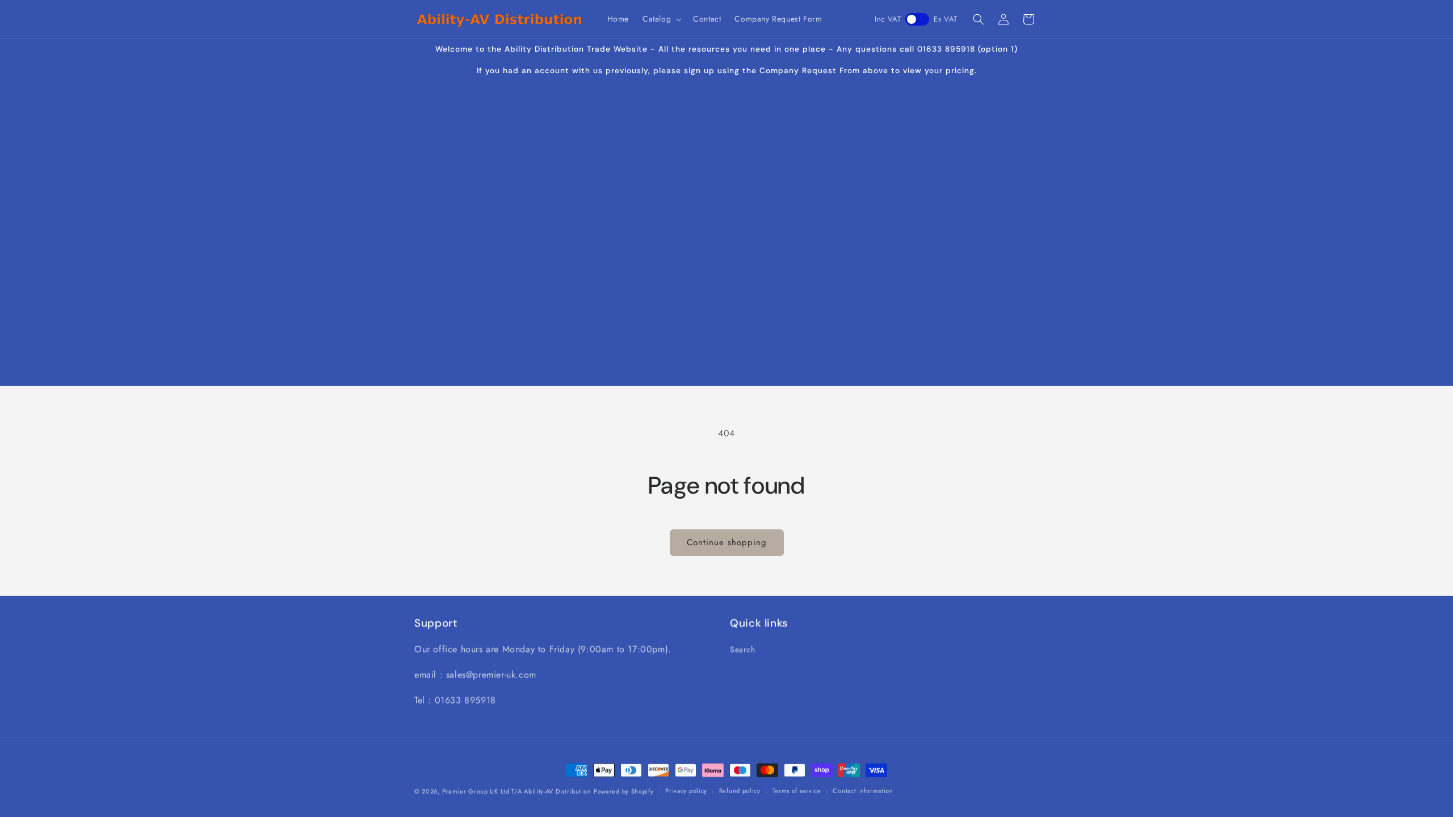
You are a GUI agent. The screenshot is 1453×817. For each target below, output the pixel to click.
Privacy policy (686, 790)
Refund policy (740, 790)
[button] (661, 19)
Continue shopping (727, 542)
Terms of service (796, 790)
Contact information (863, 790)
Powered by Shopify (624, 790)
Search (742, 649)
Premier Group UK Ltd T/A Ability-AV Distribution (516, 790)
